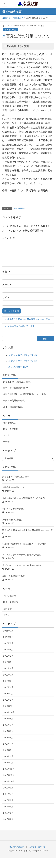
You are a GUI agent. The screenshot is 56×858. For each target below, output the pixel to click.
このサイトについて (37, 847)
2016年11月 (8, 775)
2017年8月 (8, 718)
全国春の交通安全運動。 (14, 400)
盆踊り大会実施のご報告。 (14, 576)
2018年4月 (8, 687)
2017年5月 (8, 737)
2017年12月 (9, 706)
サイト (5, 297)
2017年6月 (8, 731)
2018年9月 (8, 662)
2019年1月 (8, 656)
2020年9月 (8, 637)
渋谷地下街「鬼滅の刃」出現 (21, 326)
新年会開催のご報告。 (13, 407)
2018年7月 (8, 675)
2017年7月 (8, 725)
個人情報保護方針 (16, 847)
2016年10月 (9, 781)
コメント (8, 237)
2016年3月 (8, 813)
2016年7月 (8, 794)
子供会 (6, 441)
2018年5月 (8, 681)
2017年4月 (8, 744)
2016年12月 (9, 769)
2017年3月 (8, 750)
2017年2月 (8, 756)
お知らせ (7, 435)
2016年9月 (8, 788)
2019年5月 (8, 649)
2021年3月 (8, 631)
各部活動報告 (10, 30)
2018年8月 (8, 668)
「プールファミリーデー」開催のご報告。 (22, 554)
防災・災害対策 (10, 429)
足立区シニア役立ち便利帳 (22, 361)
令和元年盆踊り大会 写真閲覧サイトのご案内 (28, 319)
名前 (6, 271)
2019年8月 (8, 643)
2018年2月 (8, 693)
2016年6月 (8, 800)
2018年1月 (8, 700)
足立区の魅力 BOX (18, 367)
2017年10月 (9, 712)
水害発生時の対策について (15, 388)
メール (7, 284)
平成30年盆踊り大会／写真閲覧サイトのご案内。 (25, 544)
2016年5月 (8, 806)
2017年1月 (8, 762)
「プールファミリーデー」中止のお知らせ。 (23, 565)
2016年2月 (8, 819)
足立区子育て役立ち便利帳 (22, 355)
